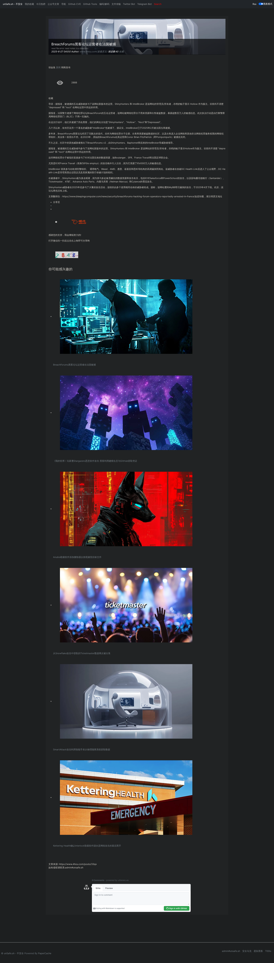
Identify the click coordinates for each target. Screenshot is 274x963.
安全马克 (246, 951)
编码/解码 (104, 4)
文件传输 (116, 4)
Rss (254, 4)
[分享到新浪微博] (139, 205)
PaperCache (44, 953)
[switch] (261, 4)
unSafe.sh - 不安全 (13, 4)
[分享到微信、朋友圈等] (139, 209)
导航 (63, 4)
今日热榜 (40, 4)
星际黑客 (258, 951)
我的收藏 (29, 4)
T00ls (268, 951)
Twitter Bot (129, 4)
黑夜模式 (267, 3)
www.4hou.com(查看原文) (93, 51)
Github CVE (74, 4)
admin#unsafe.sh (231, 951)
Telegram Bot (144, 4)
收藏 (121, 51)
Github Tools (90, 4)
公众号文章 (53, 4)
